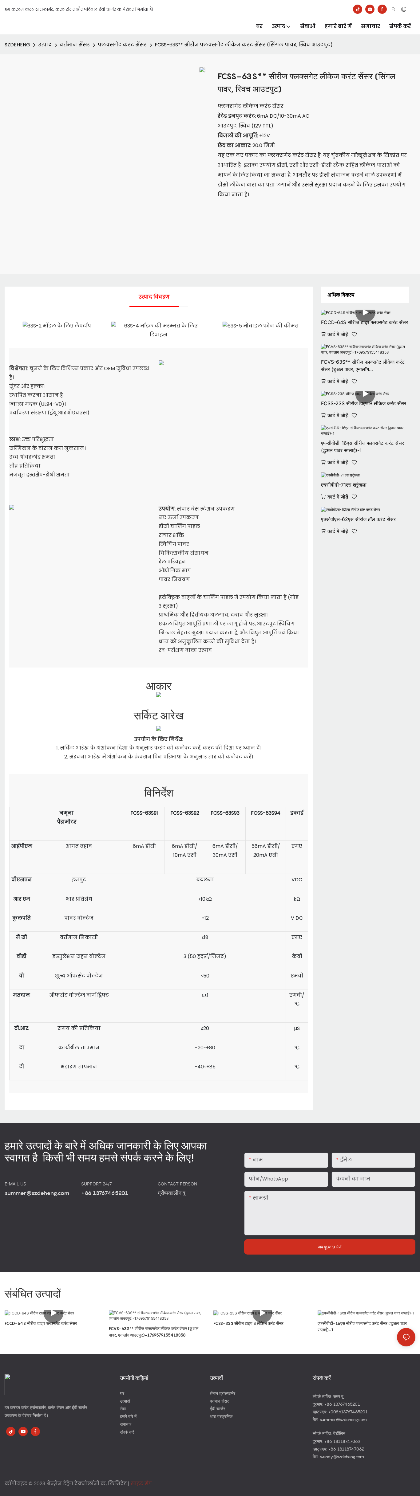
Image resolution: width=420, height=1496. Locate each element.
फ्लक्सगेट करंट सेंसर (122, 44)
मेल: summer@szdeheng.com (340, 1419)
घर (122, 1393)
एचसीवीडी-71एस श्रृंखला (344, 485)
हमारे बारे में (128, 1416)
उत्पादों (125, 1401)
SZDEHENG (17, 44)
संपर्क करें (127, 1432)
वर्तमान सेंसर (75, 44)
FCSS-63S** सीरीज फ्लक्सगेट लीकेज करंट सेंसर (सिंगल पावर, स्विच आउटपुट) (244, 44)
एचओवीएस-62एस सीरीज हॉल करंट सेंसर (358, 519)
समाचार (125, 1424)
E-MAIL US (16, 1183)
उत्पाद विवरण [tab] (154, 296)
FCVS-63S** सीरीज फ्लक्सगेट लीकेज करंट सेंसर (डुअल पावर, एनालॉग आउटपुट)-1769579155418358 (363, 366)
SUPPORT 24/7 (97, 1183)
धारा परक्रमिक (221, 1416)
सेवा (123, 1408)
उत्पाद (45, 44)
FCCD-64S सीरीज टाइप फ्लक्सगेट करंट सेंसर (41, 1323)
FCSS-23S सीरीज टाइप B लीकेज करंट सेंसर (248, 1323)
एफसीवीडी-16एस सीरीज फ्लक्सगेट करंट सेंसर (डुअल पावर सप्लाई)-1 (362, 446)
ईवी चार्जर (217, 1408)
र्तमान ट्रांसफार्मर (222, 1393)
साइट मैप (141, 1483)
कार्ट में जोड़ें (337, 334)
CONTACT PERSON (178, 1183)
